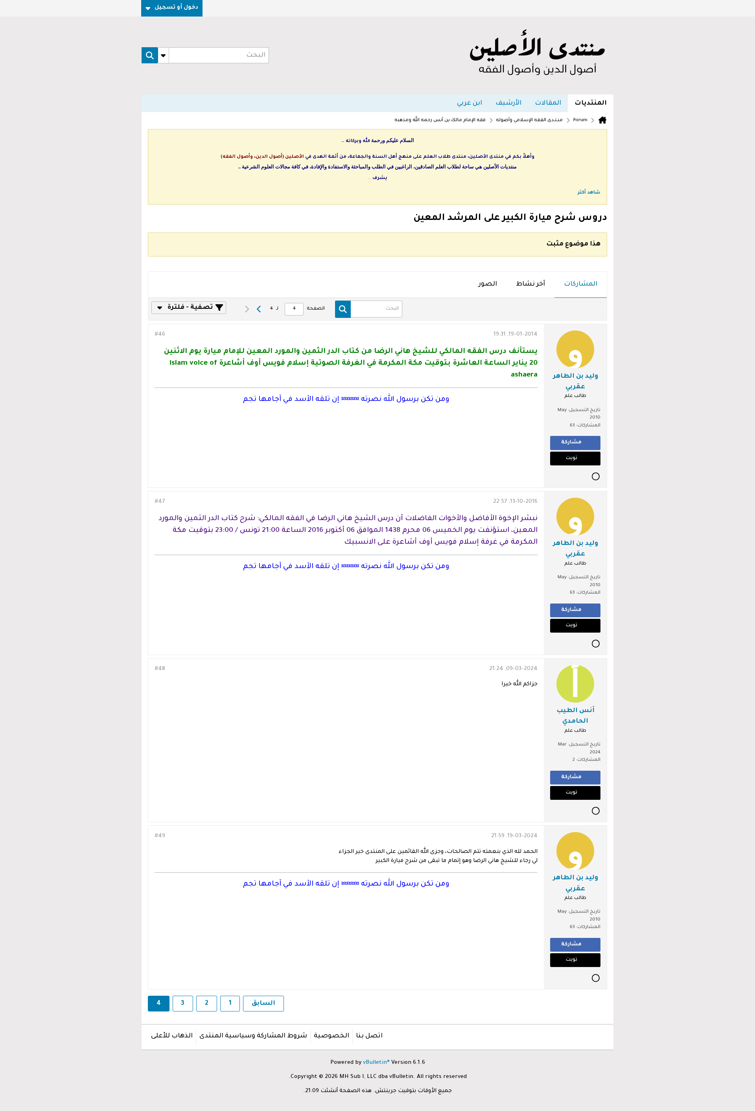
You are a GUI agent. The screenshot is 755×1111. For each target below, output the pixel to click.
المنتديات (591, 103)
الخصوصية (331, 1036)
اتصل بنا (369, 1036)
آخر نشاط (530, 284)
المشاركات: (588, 425)
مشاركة (571, 442)
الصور (488, 284)
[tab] (580, 285)
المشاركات (580, 284)
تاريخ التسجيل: (584, 410)
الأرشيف (508, 103)
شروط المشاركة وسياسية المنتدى (253, 1036)
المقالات (548, 103)
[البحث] (150, 55)
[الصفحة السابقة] (259, 309)
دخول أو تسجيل (176, 8)
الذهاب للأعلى (172, 1036)
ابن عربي (469, 103)
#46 (160, 335)
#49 (160, 836)
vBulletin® (376, 1063)
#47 (160, 502)
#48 (160, 669)
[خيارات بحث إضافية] (163, 55)
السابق (263, 1003)
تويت (571, 458)
